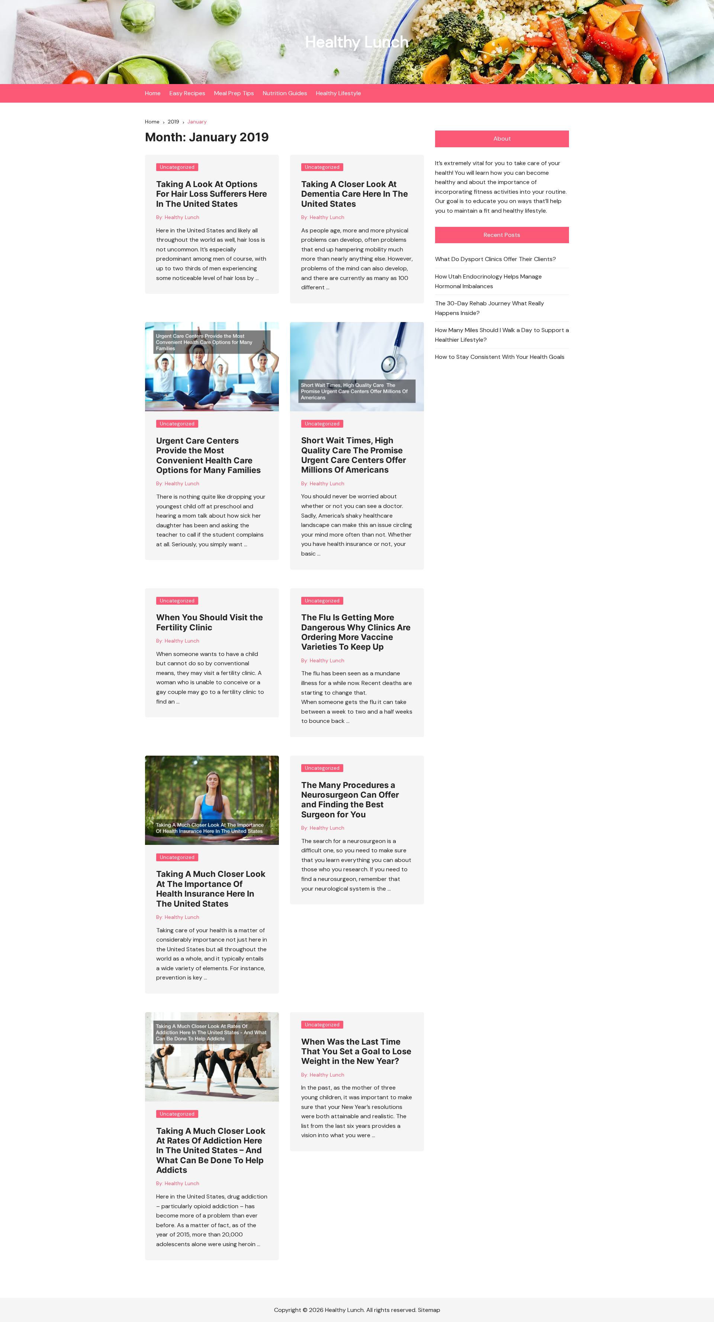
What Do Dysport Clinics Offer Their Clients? (495, 259)
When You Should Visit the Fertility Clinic (209, 622)
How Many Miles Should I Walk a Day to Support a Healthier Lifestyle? (502, 335)
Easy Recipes (187, 93)
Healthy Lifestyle (338, 93)
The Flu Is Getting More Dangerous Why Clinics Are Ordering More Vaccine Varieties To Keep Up (356, 632)
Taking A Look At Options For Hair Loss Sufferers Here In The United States (211, 194)
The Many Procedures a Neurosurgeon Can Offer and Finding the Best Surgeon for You (350, 799)
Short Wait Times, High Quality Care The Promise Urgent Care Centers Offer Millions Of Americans (353, 455)
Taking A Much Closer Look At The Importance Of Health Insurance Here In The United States (211, 888)
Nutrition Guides (285, 93)
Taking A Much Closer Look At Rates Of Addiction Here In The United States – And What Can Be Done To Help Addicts (211, 1150)
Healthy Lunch (357, 42)
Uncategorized (177, 167)
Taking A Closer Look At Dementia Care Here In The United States (354, 194)
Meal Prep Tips (234, 93)
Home (153, 93)
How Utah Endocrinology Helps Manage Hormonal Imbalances (488, 281)
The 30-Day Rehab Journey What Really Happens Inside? (489, 308)
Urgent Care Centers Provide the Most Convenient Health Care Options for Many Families (208, 455)
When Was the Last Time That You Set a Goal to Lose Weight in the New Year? (356, 1051)
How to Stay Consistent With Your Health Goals (500, 357)
